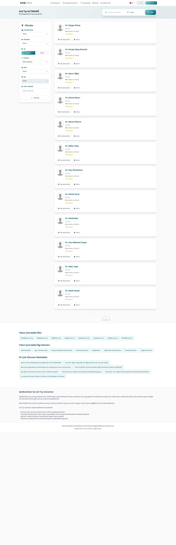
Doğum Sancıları (146, 350)
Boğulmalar (96, 350)
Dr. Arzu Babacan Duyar (76, 242)
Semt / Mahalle (28, 86)
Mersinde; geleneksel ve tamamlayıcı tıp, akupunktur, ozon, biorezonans (46, 367)
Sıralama (26, 58)
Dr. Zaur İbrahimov (74, 170)
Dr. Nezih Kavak (72, 290)
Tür (24, 49)
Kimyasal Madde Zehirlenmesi (62, 350)
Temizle (36, 98)
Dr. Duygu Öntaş (72, 25)
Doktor (28, 53)
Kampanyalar (87, 3)
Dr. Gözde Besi (71, 218)
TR (131, 3)
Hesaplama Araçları (71, 3)
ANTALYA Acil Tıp (84, 338)
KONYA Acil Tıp (99, 338)
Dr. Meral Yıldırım (73, 122)
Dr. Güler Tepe (71, 266)
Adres (78, 39)
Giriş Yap (140, 3)
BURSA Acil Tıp (70, 338)
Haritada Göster (65, 39)
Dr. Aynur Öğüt (72, 73)
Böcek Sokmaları (131, 350)
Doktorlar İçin (106, 3)
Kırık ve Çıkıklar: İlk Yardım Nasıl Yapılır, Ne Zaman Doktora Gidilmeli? (98, 367)
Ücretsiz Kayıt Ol (151, 3)
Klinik (42, 53)
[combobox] (35, 34)
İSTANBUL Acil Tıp (27, 338)
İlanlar (97, 3)
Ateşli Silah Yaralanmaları (112, 350)
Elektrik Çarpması (82, 350)
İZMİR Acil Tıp (56, 338)
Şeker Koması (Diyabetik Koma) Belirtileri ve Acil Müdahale (41, 363)
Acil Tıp (67, 28)
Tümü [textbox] (25, 34)
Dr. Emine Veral (72, 194)
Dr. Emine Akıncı (72, 97)
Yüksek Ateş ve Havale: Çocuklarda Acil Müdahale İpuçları (82, 372)
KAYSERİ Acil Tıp (127, 338)
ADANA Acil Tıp (113, 338)
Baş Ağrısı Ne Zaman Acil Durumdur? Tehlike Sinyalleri (39, 372)
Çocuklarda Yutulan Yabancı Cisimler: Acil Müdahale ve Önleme (42, 376)
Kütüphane (56, 3)
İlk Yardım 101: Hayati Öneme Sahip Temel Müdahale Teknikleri (127, 372)
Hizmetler (26, 39)
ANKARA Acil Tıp (42, 338)
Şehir (25, 67)
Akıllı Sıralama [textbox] (27, 62)
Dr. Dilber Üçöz (72, 146)
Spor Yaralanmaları (41, 350)
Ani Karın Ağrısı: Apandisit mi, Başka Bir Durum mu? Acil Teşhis (86, 363)
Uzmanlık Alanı (28, 30)
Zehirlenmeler (26, 350)
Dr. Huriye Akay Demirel (76, 49)
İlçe (24, 77)
